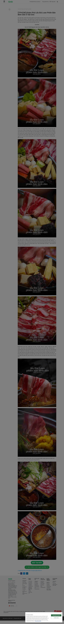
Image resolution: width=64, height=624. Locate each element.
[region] (43, 617)
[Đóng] (61, 613)
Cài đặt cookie (56, 617)
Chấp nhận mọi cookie (56, 615)
